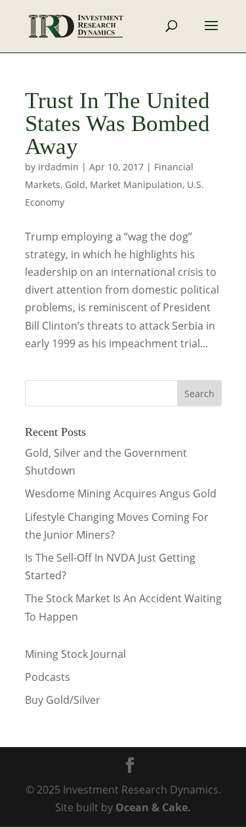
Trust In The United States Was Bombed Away (117, 123)
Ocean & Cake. (153, 807)
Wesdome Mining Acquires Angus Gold (120, 493)
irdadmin (58, 167)
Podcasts (47, 677)
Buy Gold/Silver (62, 700)
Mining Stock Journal (75, 654)
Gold (75, 184)
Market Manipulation (136, 184)
